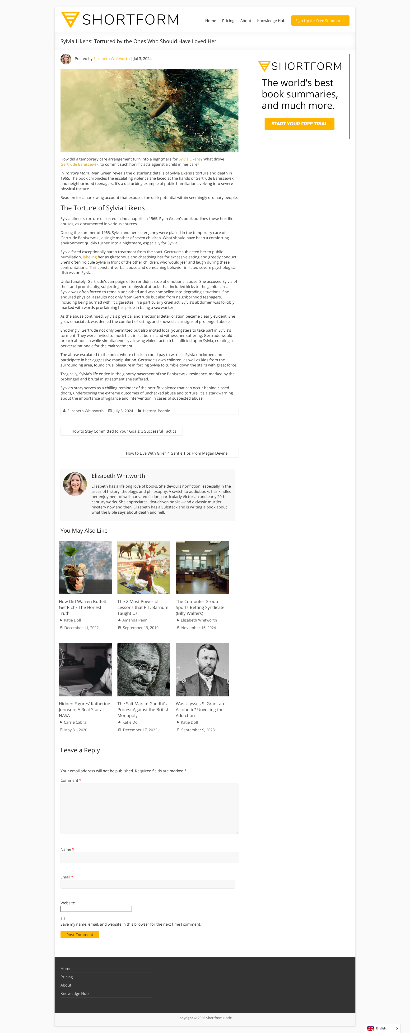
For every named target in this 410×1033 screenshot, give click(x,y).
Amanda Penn (135, 620)
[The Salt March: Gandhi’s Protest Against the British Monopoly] (144, 645)
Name (67, 849)
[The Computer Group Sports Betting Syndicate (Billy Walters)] (202, 543)
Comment (71, 780)
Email (67, 877)
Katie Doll (72, 620)
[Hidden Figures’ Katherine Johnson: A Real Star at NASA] (85, 645)
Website (68, 902)
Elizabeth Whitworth (111, 58)
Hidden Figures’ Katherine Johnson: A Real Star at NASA (84, 709)
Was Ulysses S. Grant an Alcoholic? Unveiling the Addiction (200, 709)
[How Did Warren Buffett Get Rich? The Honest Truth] (85, 543)
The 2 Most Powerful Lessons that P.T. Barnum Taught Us (142, 607)
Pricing (228, 20)
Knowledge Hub (271, 20)
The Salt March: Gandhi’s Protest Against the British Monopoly (143, 709)
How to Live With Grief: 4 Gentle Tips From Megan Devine (179, 453)
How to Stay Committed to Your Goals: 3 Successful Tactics (121, 431)
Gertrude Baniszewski (80, 164)
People (164, 410)
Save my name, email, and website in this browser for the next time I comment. (131, 924)
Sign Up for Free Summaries (320, 20)
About (245, 20)
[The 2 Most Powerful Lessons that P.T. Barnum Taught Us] (144, 543)
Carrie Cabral (75, 722)
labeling (90, 257)
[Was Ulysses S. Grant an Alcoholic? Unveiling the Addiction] (202, 645)
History (149, 410)
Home (210, 20)
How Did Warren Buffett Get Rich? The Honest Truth (83, 607)
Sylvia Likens (190, 159)
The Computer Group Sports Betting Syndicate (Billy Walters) (200, 607)
